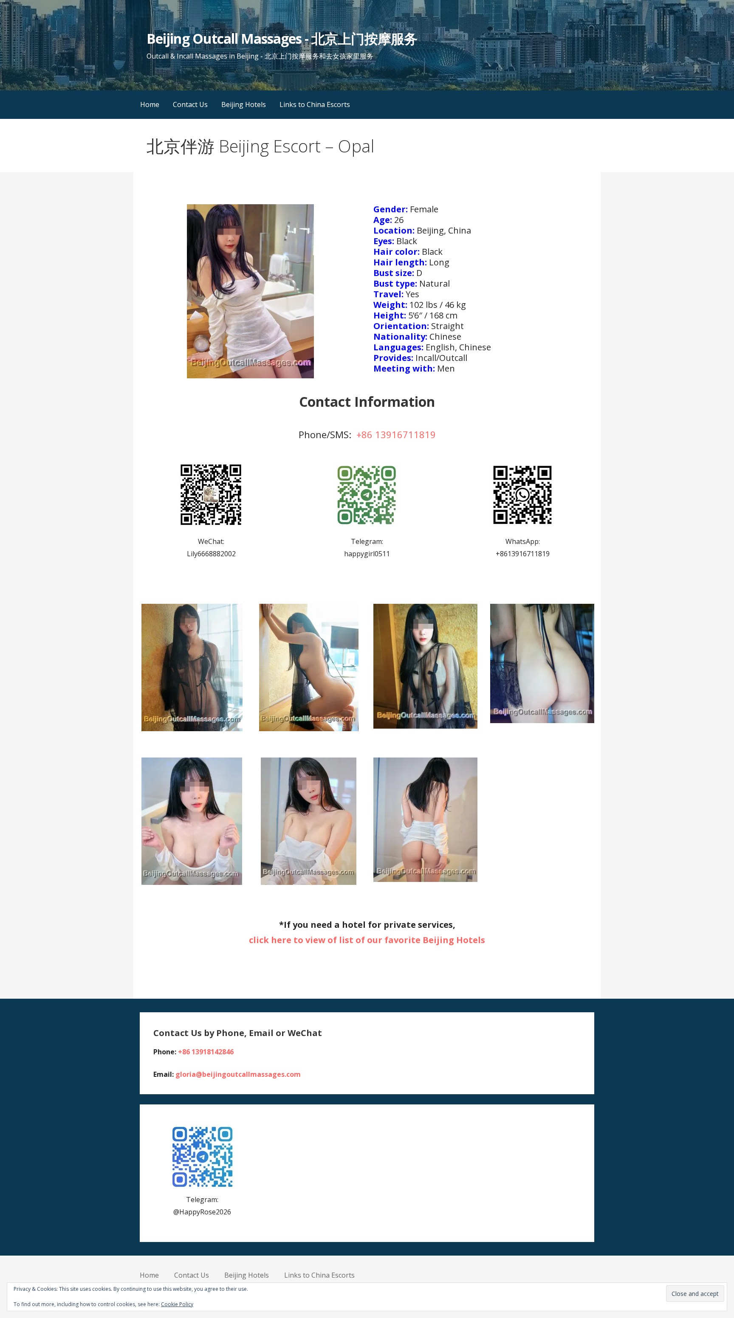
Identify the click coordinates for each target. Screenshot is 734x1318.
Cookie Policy (177, 1304)
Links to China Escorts (314, 104)
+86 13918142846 (206, 1051)
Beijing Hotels (243, 104)
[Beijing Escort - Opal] (192, 667)
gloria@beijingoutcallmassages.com (238, 1074)
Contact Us (190, 104)
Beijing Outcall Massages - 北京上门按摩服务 (282, 38)
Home (149, 104)
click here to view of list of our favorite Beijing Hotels (367, 940)
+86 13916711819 (396, 434)
